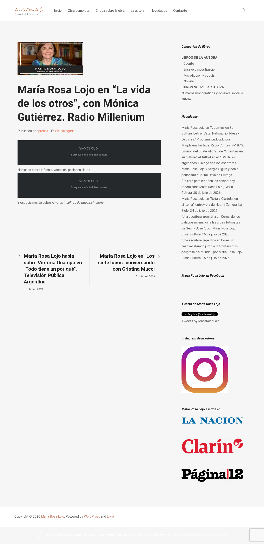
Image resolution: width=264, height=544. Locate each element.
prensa (43, 131)
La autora (137, 11)
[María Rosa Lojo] (29, 10)
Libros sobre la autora (203, 87)
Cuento (189, 64)
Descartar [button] (220, 535)
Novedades (159, 11)
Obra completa (79, 11)
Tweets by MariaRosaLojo (200, 321)
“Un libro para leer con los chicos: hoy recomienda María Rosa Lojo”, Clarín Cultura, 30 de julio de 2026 (208, 187)
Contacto (180, 11)
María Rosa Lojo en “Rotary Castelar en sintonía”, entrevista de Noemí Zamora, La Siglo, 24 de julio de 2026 (212, 205)
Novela (189, 81)
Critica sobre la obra (110, 11)
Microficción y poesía (199, 75)
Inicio (58, 11)
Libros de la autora (199, 58)
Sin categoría (64, 131)
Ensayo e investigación (200, 69)
